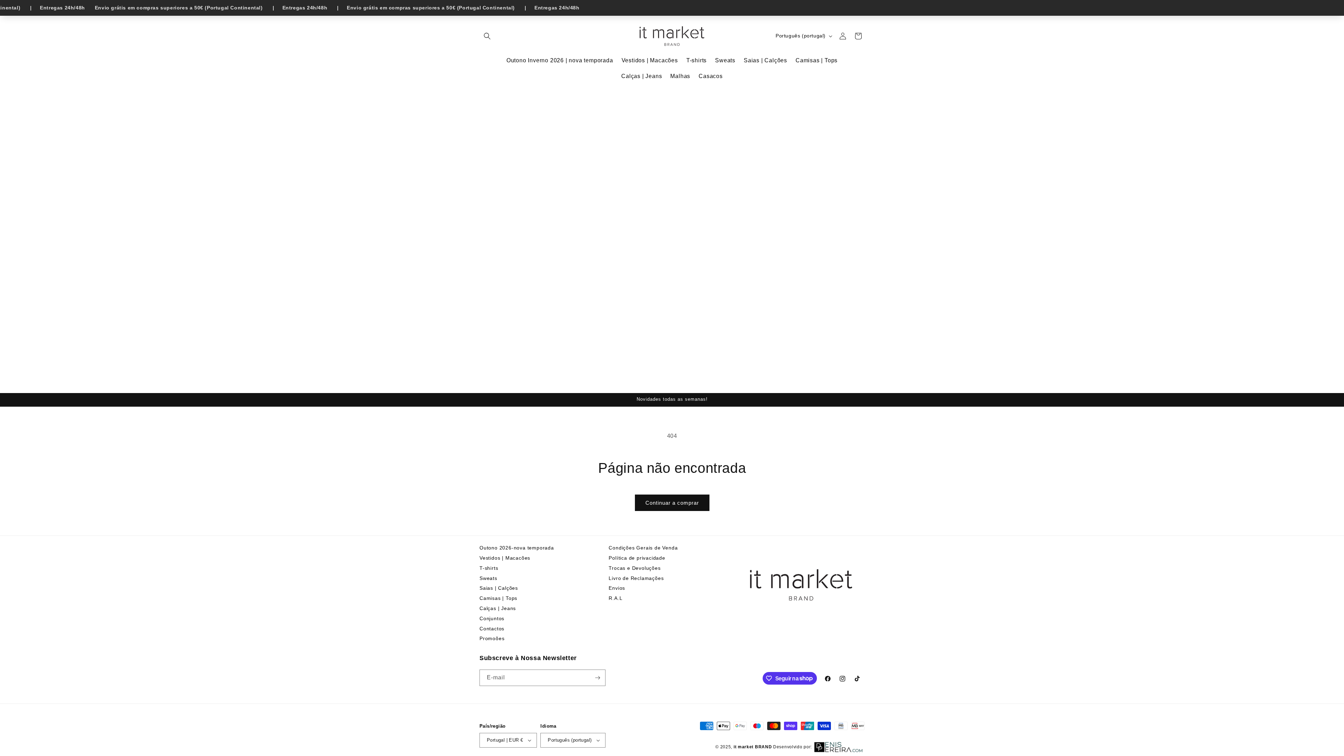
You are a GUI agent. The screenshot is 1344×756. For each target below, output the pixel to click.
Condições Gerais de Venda (643, 548)
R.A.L (615, 598)
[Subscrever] (597, 678)
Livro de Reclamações (636, 578)
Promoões (491, 638)
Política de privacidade (637, 558)
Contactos (491, 628)
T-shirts (488, 568)
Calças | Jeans (497, 608)
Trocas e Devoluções (634, 568)
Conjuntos (491, 618)
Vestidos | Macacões (504, 558)
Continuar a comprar (672, 503)
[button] (487, 36)
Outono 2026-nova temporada (516, 548)
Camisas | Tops (498, 598)
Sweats (488, 578)
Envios (617, 588)
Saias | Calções (498, 588)
